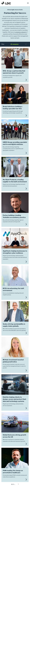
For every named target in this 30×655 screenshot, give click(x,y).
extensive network (20, 32)
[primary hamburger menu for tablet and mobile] (28, 3)
